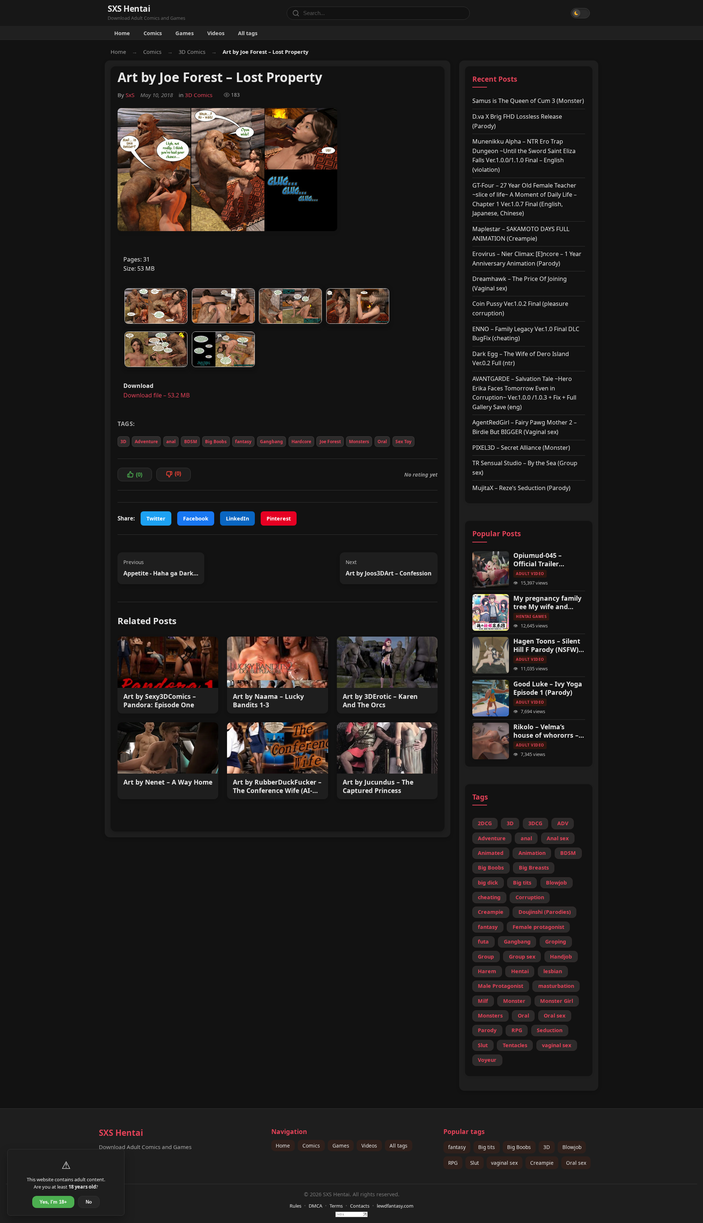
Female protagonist (538, 926)
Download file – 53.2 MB (156, 395)
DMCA (315, 1205)
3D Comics (192, 51)
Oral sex (554, 1015)
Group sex (522, 956)
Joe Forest (330, 441)
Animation (532, 852)
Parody (487, 1030)
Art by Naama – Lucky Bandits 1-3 (268, 700)
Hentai (520, 971)
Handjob (561, 956)
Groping (555, 941)
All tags (247, 33)
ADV (562, 823)
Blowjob (556, 882)
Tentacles (515, 1045)
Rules (295, 1205)
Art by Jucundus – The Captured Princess (378, 786)
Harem (487, 971)
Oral (382, 441)
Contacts (359, 1205)
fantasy (243, 441)
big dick (488, 882)
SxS (130, 95)
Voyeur (487, 1059)
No (89, 1202)
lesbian (552, 971)
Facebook (195, 518)
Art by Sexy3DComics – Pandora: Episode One (159, 700)
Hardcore (301, 441)
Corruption (530, 897)
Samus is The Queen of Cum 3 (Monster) (528, 101)
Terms (336, 1205)
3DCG (535, 823)
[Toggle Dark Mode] (580, 13)
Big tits (522, 882)
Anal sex (558, 838)
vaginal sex (556, 1045)
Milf (483, 1000)
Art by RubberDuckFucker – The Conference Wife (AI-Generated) (277, 786)
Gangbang (271, 441)
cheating (489, 897)
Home (122, 33)
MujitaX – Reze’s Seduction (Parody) (521, 488)
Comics (153, 33)
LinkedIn (237, 518)
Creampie (490, 911)
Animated (490, 852)
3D (123, 441)
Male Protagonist (500, 985)
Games (184, 33)
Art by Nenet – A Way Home (167, 782)
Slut (483, 1045)
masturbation (556, 985)
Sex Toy (403, 441)
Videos (215, 33)
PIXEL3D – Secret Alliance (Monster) (521, 448)
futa (483, 941)
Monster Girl (556, 1000)
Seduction (549, 1030)
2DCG (485, 823)
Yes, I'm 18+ (53, 1202)
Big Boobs (216, 441)
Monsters (359, 441)
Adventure (146, 441)
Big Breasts (534, 867)
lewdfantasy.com (395, 1205)
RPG (517, 1030)
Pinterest (279, 518)
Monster (514, 1000)
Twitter (155, 518)
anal (171, 441)
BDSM (190, 441)
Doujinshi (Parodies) (544, 911)
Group (486, 956)
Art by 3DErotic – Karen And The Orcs (380, 700)
